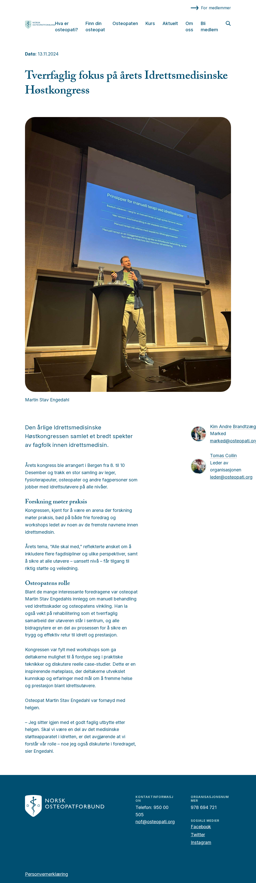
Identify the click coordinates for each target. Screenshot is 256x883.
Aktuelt (170, 23)
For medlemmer (216, 7)
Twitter (198, 834)
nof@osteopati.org (155, 821)
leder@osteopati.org (231, 477)
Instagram (201, 842)
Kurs (150, 23)
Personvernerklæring (46, 874)
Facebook (201, 826)
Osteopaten (125, 23)
